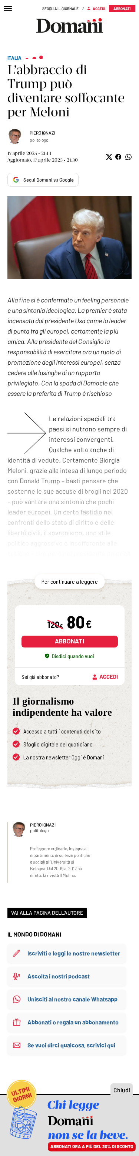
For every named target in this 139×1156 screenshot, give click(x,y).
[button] (108, 157)
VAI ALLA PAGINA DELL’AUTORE (47, 913)
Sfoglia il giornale (60, 8)
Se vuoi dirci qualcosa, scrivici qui (71, 1045)
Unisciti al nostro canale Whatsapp (72, 999)
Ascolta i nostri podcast (58, 976)
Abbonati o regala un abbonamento (73, 1022)
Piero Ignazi (42, 132)
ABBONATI (69, 641)
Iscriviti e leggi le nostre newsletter (73, 953)
